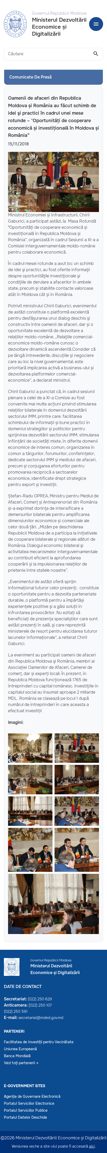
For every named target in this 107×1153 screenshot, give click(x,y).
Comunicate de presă (30, 77)
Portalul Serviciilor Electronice (29, 1103)
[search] (96, 54)
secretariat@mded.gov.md (40, 1017)
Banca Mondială (17, 1056)
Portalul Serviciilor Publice (26, 1110)
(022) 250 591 (16, 1011)
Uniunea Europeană (20, 1049)
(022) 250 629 (40, 999)
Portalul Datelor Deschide (25, 1117)
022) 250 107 (41, 1005)
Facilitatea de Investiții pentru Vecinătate (38, 1042)
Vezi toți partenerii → (21, 1063)
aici (92, 1146)
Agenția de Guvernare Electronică (32, 1096)
